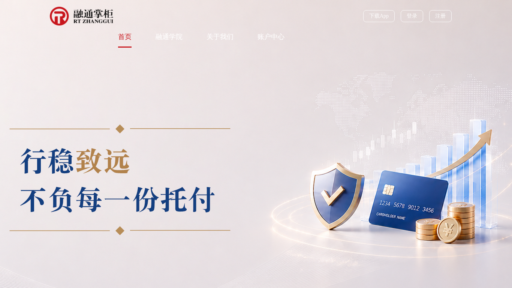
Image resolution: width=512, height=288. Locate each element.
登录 (412, 16)
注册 (440, 16)
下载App (379, 16)
